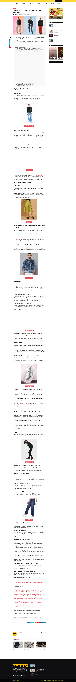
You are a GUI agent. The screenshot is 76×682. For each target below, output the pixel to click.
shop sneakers (29, 169)
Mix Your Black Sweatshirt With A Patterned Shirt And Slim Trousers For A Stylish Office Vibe (30, 62)
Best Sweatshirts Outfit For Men (20, 583)
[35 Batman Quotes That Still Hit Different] (51, 35)
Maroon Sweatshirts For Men (29, 590)
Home (13, 5)
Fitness (46, 3)
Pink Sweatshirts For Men (18, 590)
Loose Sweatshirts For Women (22, 603)
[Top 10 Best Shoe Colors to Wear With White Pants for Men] (29, 645)
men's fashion (35, 617)
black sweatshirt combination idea (23, 617)
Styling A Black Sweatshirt (20, 47)
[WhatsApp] (10, 44)
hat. (20, 239)
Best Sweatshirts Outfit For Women (25, 582)
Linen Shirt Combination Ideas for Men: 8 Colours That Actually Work (58, 26)
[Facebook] (10, 40)
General (58, 3)
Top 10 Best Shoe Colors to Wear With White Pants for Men (28, 649)
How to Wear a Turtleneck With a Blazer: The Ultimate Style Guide (17, 649)
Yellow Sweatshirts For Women (35, 601)
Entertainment (31, 3)
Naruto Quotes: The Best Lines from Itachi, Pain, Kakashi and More (58, 40)
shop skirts (29, 222)
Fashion (16, 3)
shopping (14, 618)
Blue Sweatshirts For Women (28, 599)
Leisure (39, 3)
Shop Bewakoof (58, 1)
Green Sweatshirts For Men (32, 591)
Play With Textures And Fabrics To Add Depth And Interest (26, 52)
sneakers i (22, 403)
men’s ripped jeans (32, 146)
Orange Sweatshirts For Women (23, 601)
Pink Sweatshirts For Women (22, 598)
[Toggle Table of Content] (43, 46)
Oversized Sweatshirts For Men (33, 593)
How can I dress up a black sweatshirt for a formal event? (26, 83)
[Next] (62, 53)
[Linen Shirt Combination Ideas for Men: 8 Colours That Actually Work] (51, 25)
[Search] (62, 1)
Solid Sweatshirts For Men (22, 593)
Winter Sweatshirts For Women (19, 605)
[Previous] (49, 53)
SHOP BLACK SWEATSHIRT (29, 330)
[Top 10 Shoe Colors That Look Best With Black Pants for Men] (41, 645)
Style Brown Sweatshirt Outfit (28, 581)
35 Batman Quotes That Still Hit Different (58, 35)
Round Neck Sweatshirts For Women (35, 603)
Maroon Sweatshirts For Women (34, 598)
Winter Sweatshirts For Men (21, 595)
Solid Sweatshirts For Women (28, 602)
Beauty (23, 3)
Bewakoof (16, 14)
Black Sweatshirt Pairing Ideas (20, 53)
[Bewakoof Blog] (13, 1)
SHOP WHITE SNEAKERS (29, 386)
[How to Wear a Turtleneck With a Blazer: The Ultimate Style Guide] (18, 645)
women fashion (19, 618)
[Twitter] (10, 42)
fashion (31, 617)
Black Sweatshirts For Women (32, 595)
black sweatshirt (15, 617)
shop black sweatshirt (29, 462)
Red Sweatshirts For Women (28, 597)
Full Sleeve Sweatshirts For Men (28, 594)
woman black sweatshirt (38, 175)
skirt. (43, 286)
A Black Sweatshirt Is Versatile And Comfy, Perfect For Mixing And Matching (29, 48)
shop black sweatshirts (29, 125)
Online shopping (40, 617)
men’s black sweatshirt (22, 246)
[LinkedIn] (10, 46)
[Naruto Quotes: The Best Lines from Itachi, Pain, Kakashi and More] (51, 40)
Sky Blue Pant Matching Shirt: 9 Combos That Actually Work (58, 30)
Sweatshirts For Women (30, 605)
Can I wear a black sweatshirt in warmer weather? (25, 85)
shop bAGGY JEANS (29, 519)
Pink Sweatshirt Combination (38, 582)
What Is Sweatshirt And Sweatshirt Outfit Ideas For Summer (25, 579)
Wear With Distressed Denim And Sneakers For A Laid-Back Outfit (27, 51)
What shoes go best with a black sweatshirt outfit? (25, 84)
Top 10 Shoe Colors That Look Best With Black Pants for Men (41, 649)
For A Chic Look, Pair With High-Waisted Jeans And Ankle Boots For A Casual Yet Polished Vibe (30, 50)
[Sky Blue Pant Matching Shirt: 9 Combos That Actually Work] (51, 31)
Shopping (52, 3)
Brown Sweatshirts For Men (21, 591)
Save (10, 47)
